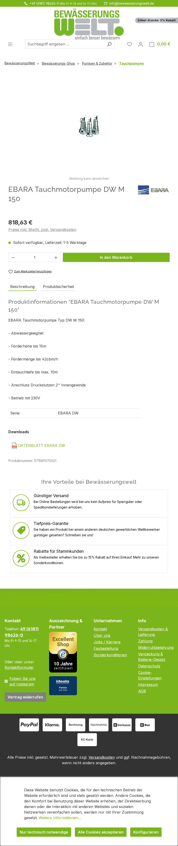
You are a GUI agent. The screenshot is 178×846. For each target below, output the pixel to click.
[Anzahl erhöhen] (56, 257)
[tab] (22, 287)
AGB (142, 691)
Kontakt (100, 629)
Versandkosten (102, 757)
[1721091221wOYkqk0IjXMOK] (89, 126)
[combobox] (64, 44)
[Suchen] (109, 44)
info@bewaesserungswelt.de (131, 3)
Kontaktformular (19, 667)
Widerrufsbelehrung (156, 647)
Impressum (148, 684)
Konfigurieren (146, 832)
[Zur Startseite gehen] (89, 24)
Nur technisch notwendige (44, 832)
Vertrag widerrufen (25, 697)
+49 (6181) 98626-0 (44, 3)
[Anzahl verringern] (13, 257)
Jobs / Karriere (107, 642)
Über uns (102, 635)
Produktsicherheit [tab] (58, 286)
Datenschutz (149, 666)
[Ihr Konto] (140, 44)
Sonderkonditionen (110, 655)
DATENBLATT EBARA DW (41, 445)
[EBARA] (153, 189)
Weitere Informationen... (60, 817)
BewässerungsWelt (20, 63)
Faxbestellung (106, 648)
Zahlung (145, 641)
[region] (89, 128)
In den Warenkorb (116, 257)
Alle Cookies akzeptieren (101, 832)
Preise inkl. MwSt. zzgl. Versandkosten (42, 229)
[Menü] (10, 44)
